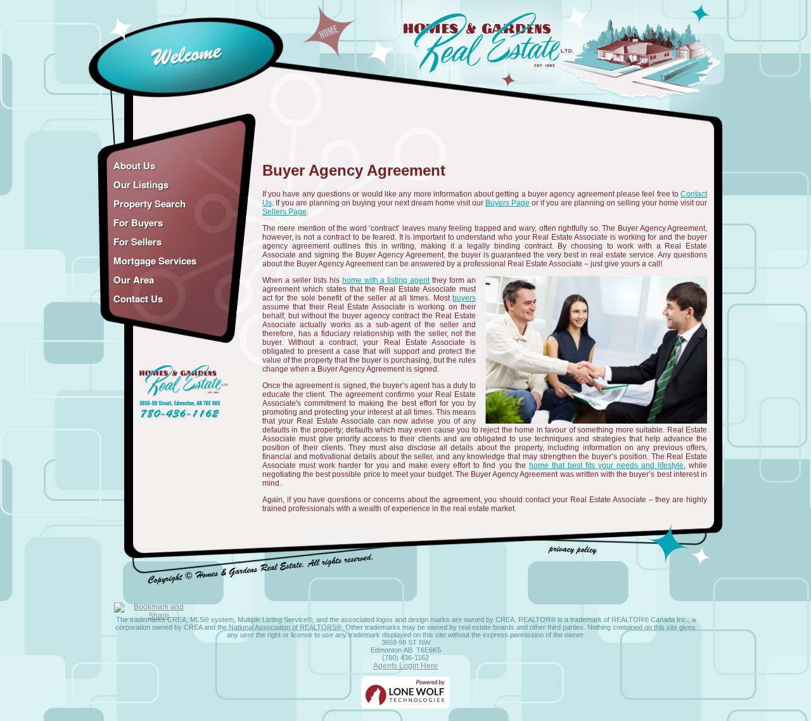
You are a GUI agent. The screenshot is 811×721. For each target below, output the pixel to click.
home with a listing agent (386, 280)
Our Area (133, 280)
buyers (464, 298)
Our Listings (141, 185)
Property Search (149, 204)
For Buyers (138, 223)
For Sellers (137, 242)
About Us (134, 165)
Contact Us (138, 299)
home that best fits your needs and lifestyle (606, 465)
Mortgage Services (154, 261)
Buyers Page (507, 202)
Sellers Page (284, 211)
